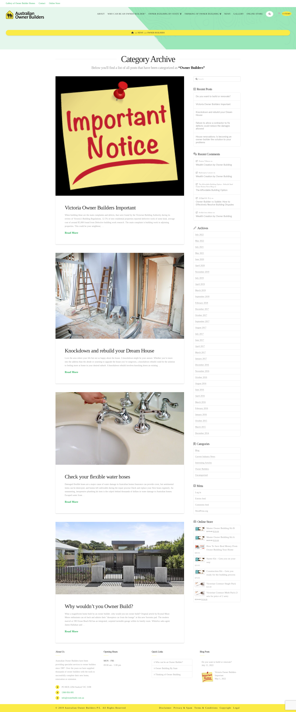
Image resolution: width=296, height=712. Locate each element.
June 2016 (199, 390)
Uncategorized (201, 475)
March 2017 (200, 352)
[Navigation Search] (269, 14)
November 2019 (202, 272)
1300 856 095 (68, 692)
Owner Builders (202, 469)
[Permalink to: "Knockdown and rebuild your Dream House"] (120, 296)
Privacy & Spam (183, 708)
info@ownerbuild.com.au (73, 698)
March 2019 (200, 290)
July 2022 (199, 235)
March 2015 (200, 427)
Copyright (225, 708)
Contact (42, 3)
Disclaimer (165, 708)
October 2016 (201, 377)
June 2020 (199, 259)
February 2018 (201, 303)
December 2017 (202, 309)
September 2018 (202, 296)
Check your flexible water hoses (97, 477)
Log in (198, 492)
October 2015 (201, 421)
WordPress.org (201, 511)
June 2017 (199, 340)
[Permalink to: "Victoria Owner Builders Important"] (120, 136)
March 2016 (200, 402)
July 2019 (199, 278)
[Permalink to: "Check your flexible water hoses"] (120, 428)
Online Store (54, 3)
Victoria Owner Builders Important (100, 208)
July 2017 (199, 334)
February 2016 (201, 408)
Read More (71, 232)
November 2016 (202, 371)
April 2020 (200, 265)
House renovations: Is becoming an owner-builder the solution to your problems (213, 140)
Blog (197, 450)
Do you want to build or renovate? (213, 96)
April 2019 (200, 284)
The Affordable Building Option (211, 190)
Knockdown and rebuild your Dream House (109, 351)
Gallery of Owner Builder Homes (20, 3)
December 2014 (202, 433)
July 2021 (199, 247)
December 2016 (202, 365)
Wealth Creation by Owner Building (214, 165)
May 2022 (199, 241)
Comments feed (202, 505)
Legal (236, 708)
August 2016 (200, 383)
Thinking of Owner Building (168, 674)
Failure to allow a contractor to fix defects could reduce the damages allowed (213, 126)
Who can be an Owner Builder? (169, 662)
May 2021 (199, 253)
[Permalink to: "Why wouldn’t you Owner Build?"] (120, 558)
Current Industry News (205, 456)
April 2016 (200, 396)
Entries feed (200, 498)
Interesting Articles (203, 463)
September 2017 (202, 321)
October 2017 (201, 315)
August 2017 (200, 328)
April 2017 (200, 346)
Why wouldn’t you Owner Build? (99, 606)
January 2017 (201, 359)
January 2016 (201, 414)
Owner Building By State (166, 668)
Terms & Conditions (206, 708)
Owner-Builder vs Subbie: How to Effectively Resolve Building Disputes (215, 203)
